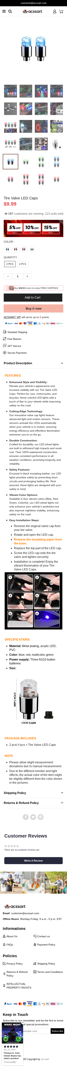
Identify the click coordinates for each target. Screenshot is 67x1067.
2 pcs (9, 264)
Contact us (43, 936)
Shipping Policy (46, 963)
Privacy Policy (15, 963)
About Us (12, 936)
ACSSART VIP (12, 317)
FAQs (10, 944)
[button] (33, 860)
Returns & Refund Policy (17, 973)
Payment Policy (46, 944)
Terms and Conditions (50, 971)
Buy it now (34, 308)
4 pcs (22, 264)
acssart (45, 1059)
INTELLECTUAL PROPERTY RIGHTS (19, 985)
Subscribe (57, 1031)
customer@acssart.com (34, 3)
